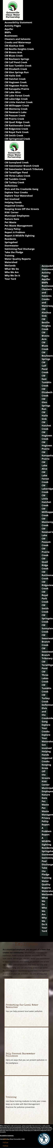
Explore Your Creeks (16, 192)
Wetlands (10, 265)
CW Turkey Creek (14, 182)
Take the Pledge (14, 252)
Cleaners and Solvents (17, 39)
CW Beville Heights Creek (19, 49)
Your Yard (10, 278)
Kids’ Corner (12, 212)
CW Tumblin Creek (15, 179)
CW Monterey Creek (16, 108)
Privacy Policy (12, 228)
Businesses (11, 35)
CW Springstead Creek (17, 138)
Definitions (11, 185)
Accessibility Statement (18, 22)
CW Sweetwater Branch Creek (22, 165)
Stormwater (12, 245)
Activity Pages (13, 25)
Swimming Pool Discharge (20, 248)
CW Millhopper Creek (17, 105)
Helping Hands (13, 202)
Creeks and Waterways (18, 42)
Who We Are (12, 272)
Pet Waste (10, 222)
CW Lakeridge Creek (16, 98)
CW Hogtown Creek (16, 82)
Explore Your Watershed (19, 195)
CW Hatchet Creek (15, 78)
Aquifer (9, 29)
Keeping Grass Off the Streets (22, 209)
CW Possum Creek (15, 115)
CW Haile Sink (13, 75)
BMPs (8, 32)
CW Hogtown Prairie (16, 85)
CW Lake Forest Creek (17, 95)
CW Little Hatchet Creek (19, 102)
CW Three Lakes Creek (17, 175)
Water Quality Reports (18, 258)
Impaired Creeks (14, 205)
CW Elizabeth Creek (16, 68)
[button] (44, 1139)
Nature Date (12, 218)
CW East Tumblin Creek (18, 65)
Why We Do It (12, 275)
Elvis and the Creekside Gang (21, 189)
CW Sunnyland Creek (17, 162)
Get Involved (12, 199)
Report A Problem (15, 232)
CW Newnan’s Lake (15, 112)
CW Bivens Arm (13, 52)
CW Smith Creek (14, 135)
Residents (10, 238)
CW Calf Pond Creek (16, 62)
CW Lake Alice (13, 92)
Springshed (11, 242)
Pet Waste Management (19, 225)
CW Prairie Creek (14, 118)
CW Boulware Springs (17, 58)
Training (9, 255)
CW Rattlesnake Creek (17, 125)
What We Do (12, 268)
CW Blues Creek (14, 55)
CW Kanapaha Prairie (17, 88)
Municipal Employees (17, 215)
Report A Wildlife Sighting (19, 235)
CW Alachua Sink (14, 45)
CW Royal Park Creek (17, 132)
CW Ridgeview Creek (16, 128)
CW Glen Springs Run (17, 72)
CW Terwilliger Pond (16, 172)
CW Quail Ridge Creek (17, 122)
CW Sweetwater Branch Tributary (24, 169)
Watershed (11, 262)
